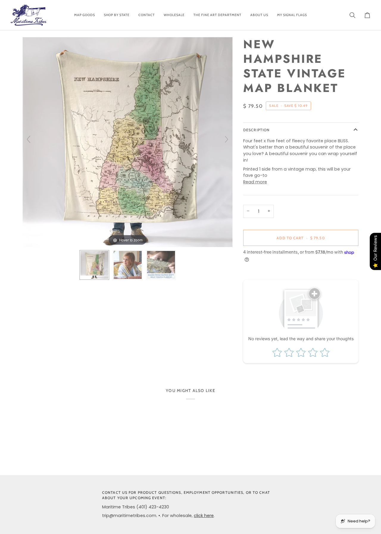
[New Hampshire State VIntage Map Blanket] (94, 265)
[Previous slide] (29, 139)
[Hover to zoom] (127, 142)
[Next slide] (226, 139)
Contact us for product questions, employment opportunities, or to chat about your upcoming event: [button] (186, 495)
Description (256, 130)
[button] (84, 15)
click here (204, 516)
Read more (255, 182)
